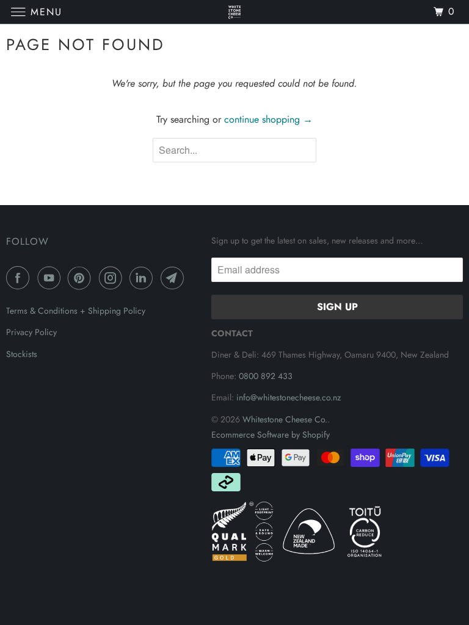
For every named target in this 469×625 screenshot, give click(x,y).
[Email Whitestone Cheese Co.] (175, 277)
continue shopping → (268, 119)
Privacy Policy (31, 332)
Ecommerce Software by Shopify (270, 434)
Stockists (21, 354)
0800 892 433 (266, 376)
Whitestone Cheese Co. (284, 419)
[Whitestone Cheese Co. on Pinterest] (82, 277)
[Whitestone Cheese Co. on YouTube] (51, 277)
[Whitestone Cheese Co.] (234, 12)
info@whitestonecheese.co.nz (288, 397)
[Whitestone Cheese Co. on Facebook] (20, 277)
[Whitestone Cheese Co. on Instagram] (113, 277)
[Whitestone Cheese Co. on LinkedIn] (143, 277)
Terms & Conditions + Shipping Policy (75, 311)
